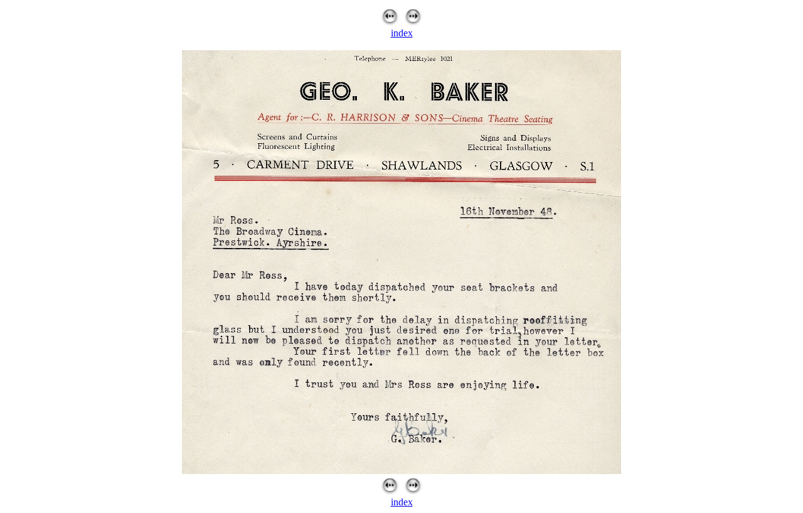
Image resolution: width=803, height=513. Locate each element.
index (402, 33)
